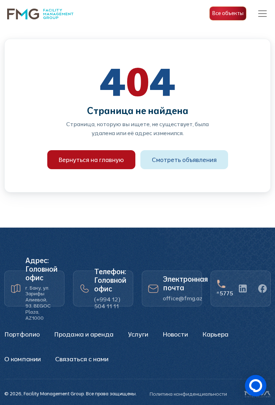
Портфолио (22, 334)
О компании (22, 359)
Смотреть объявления (184, 159)
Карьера (215, 334)
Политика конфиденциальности (188, 394)
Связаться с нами (81, 359)
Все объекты (227, 13)
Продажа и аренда (84, 334)
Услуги (138, 334)
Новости (175, 334)
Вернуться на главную (91, 159)
